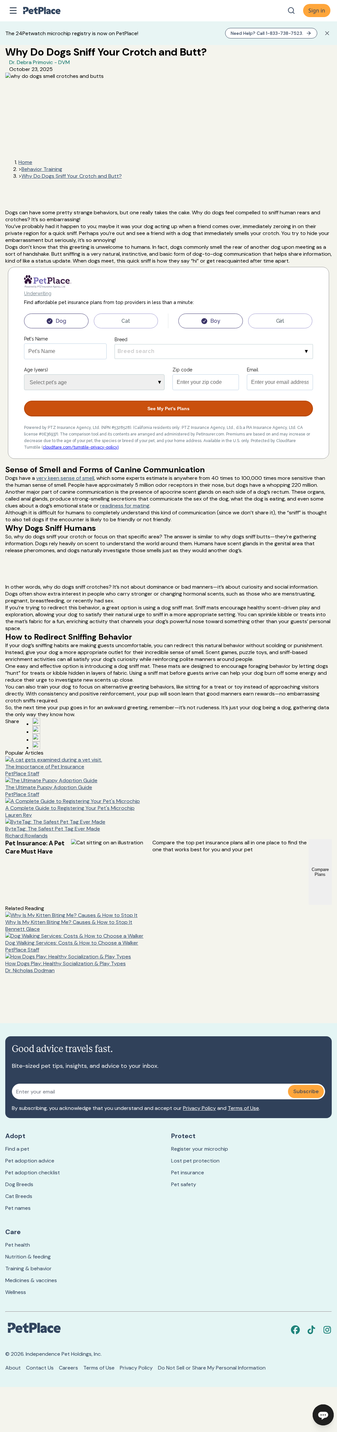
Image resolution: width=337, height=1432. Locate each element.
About (13, 1367)
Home (25, 162)
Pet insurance (187, 1172)
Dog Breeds (19, 1184)
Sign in (316, 10)
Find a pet (17, 1148)
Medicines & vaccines (31, 1280)
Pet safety (183, 1184)
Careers (68, 1367)
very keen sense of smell (65, 478)
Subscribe (306, 1091)
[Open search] (291, 10)
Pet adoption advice (29, 1160)
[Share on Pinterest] (36, 730)
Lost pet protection (195, 1160)
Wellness (15, 1292)
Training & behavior (28, 1268)
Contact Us (40, 1367)
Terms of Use (243, 1108)
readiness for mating (124, 505)
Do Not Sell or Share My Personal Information (212, 1367)
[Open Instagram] (36, 737)
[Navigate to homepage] (48, 10)
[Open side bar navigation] (13, 10)
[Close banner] (327, 33)
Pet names (18, 1208)
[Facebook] (295, 1330)
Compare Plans (320, 872)
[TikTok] (311, 1330)
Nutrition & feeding (28, 1256)
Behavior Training (41, 169)
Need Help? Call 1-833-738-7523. (267, 33)
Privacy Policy (199, 1108)
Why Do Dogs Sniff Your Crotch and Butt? (71, 176)
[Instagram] (327, 1330)
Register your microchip (199, 1148)
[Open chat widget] (323, 1414)
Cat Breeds (18, 1196)
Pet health (17, 1244)
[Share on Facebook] (36, 722)
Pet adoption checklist (32, 1172)
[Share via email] (36, 745)
